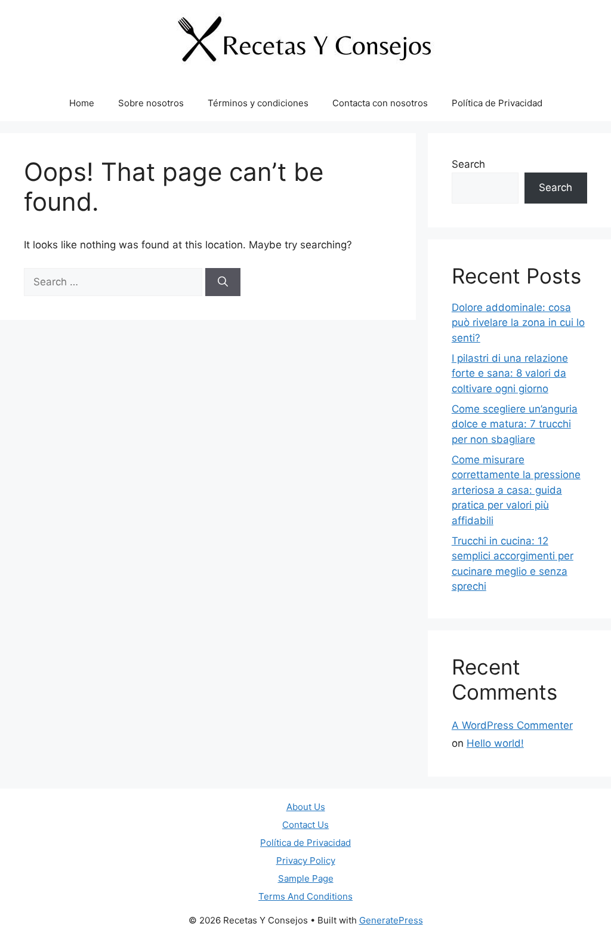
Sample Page (306, 878)
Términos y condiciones (258, 103)
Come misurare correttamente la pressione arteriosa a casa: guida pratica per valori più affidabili (516, 490)
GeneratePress (391, 920)
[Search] (222, 282)
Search (468, 164)
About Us (305, 806)
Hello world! (495, 743)
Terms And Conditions (305, 896)
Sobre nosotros (151, 103)
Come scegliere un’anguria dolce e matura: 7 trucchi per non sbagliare (515, 424)
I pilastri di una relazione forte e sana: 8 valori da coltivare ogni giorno (510, 373)
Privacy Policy (305, 860)
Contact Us (305, 824)
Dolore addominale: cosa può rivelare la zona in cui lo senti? (518, 322)
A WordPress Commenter (512, 725)
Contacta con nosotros (380, 103)
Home (81, 103)
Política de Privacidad (497, 103)
